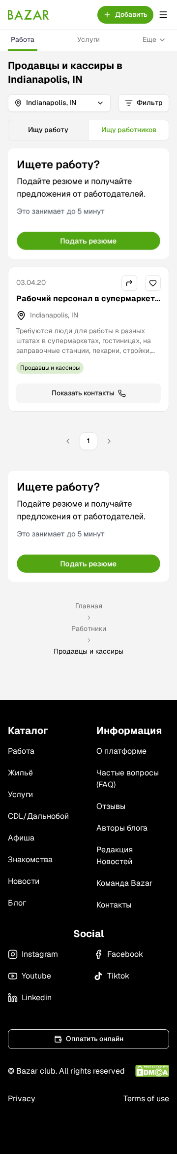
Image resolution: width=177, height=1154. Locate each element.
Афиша (21, 838)
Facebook (125, 954)
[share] (129, 283)
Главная (88, 605)
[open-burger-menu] (163, 15)
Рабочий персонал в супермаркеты (85, 304)
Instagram (40, 954)
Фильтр (150, 102)
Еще (149, 39)
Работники (88, 628)
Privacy (21, 1098)
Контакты (113, 905)
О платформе (121, 751)
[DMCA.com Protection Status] (152, 1071)
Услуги (88, 39)
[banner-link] (88, 203)
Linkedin (37, 997)
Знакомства (30, 859)
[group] (88, 130)
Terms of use (146, 1098)
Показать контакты (83, 392)
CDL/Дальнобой (38, 816)
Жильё (20, 773)
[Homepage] (28, 15)
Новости (23, 881)
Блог (17, 903)
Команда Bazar (124, 883)
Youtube (36, 976)
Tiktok (118, 976)
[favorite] (153, 283)
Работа (22, 39)
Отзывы (110, 806)
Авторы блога (122, 828)
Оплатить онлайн (94, 1038)
